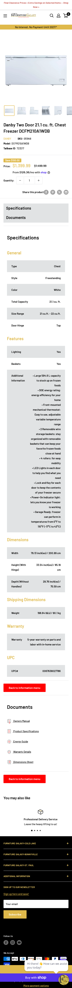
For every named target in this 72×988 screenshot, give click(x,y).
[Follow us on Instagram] (12, 942)
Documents (16, 217)
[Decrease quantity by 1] (20, 180)
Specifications (18, 208)
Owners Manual (21, 721)
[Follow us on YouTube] (19, 942)
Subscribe (15, 914)
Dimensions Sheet (23, 762)
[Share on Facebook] (46, 192)
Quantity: (8, 180)
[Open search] (52, 16)
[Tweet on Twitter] (59, 192)
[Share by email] (66, 192)
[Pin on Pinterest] (52, 192)
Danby (7, 138)
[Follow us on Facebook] (5, 942)
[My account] (58, 16)
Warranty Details (22, 751)
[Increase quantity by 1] (38, 180)
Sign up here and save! (16, 893)
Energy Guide (20, 741)
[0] (65, 16)
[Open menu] (5, 15)
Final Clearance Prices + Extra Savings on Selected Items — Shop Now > (36, 4)
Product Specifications (26, 731)
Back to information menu (24, 687)
